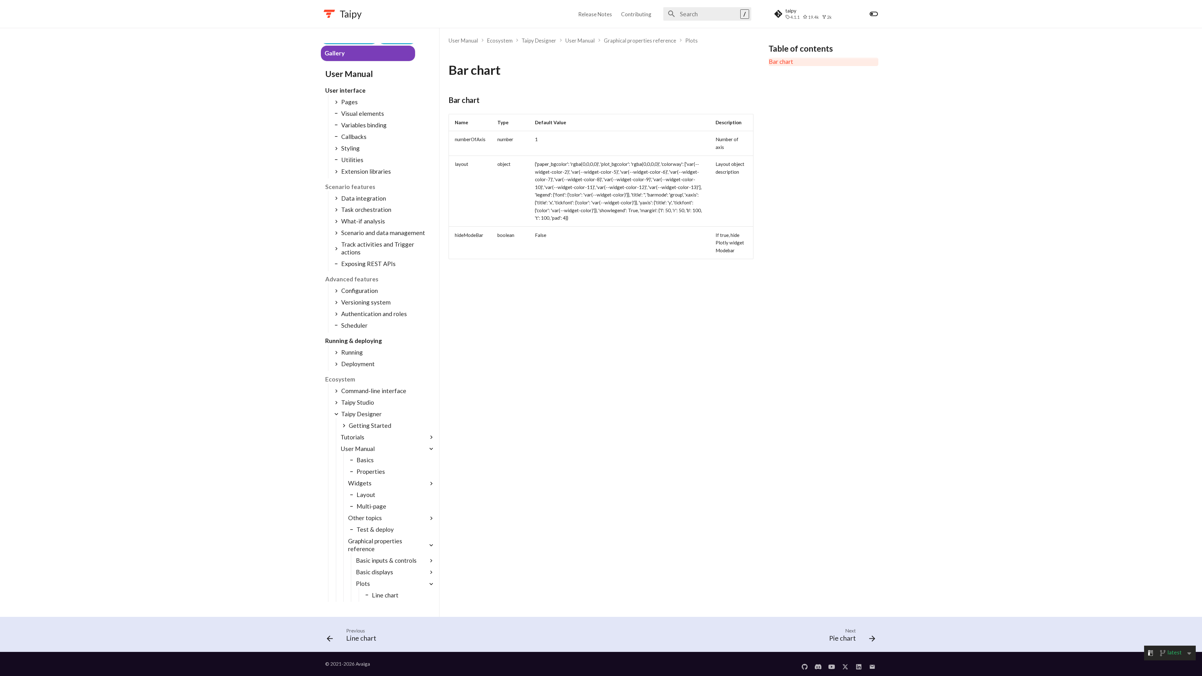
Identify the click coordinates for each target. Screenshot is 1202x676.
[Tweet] (845, 664)
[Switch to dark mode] (873, 13)
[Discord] (818, 664)
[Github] (804, 664)
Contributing (636, 14)
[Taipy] (329, 14)
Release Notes (595, 14)
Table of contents (800, 49)
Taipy (351, 13)
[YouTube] (832, 664)
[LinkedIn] (859, 664)
